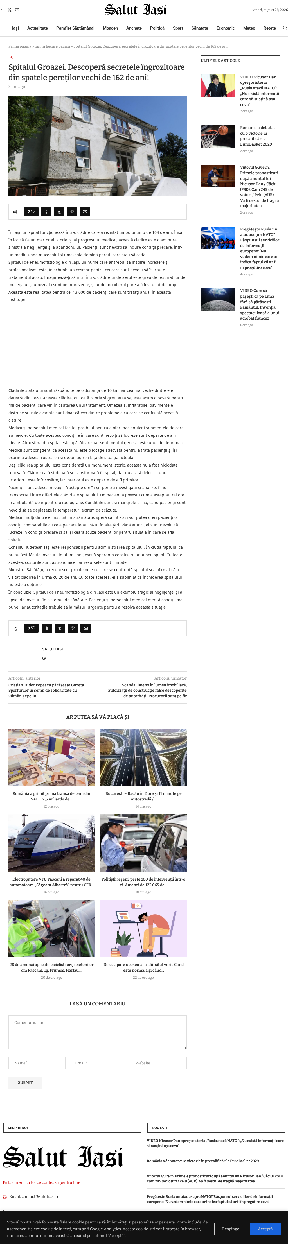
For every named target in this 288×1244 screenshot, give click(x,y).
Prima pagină (19, 46)
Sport (178, 28)
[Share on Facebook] (46, 211)
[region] (144, 1227)
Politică (157, 28)
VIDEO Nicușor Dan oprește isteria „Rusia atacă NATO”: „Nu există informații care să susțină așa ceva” (259, 91)
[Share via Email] (85, 211)
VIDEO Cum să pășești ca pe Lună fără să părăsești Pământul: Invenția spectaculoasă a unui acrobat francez (259, 304)
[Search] (285, 28)
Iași (15, 28)
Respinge (230, 1229)
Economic (226, 28)
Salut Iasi (52, 649)
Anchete (134, 28)
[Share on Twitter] (59, 211)
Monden (110, 28)
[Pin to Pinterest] (72, 211)
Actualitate (37, 28)
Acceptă (265, 1229)
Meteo (249, 28)
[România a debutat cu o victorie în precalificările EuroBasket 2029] (218, 136)
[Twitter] (9, 10)
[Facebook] (2, 10)
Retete (270, 28)
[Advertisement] (97, 345)
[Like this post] (33, 211)
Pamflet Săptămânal (75, 28)
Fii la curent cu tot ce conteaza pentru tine (41, 1182)
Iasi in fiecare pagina (52, 46)
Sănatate (200, 28)
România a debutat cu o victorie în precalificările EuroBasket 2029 (257, 136)
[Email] (17, 10)
